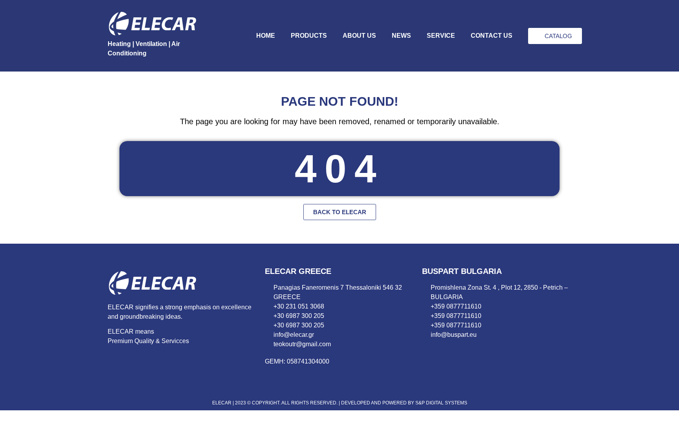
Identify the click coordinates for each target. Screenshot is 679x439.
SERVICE (441, 35)
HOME (265, 35)
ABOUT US (359, 35)
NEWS (401, 35)
